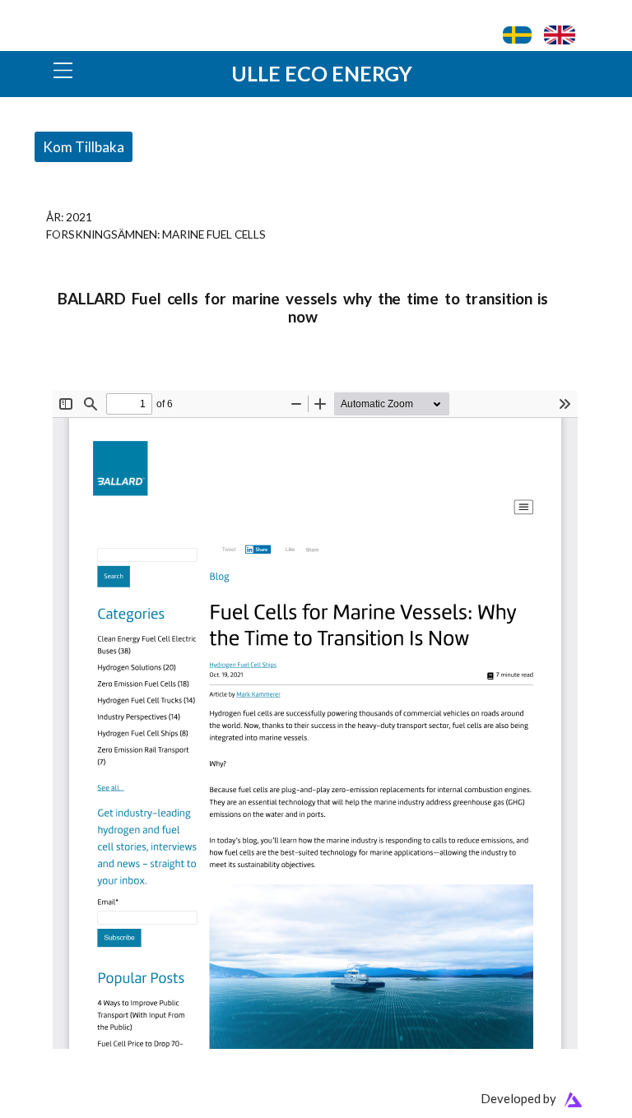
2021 (79, 217)
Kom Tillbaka (83, 146)
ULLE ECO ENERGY (321, 73)
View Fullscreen (91, 380)
